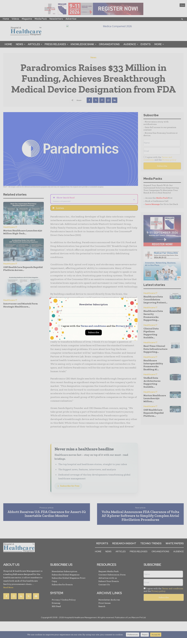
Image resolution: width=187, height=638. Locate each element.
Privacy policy (124, 325)
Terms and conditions (93, 325)
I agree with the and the (97, 326)
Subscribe (93, 332)
